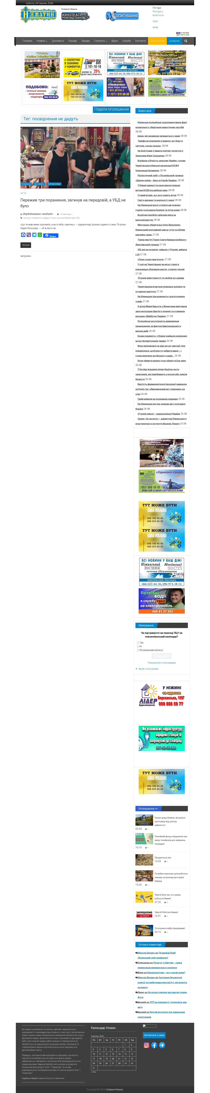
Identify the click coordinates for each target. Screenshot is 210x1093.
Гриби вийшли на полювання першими (158, 399)
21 (119, 1058)
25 (100, 1063)
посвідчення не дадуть (40, 218)
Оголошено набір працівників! (170, 928)
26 (106, 1063)
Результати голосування (162, 662)
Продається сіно (163, 857)
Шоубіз (127, 40)
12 (106, 1054)
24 (94, 1063)
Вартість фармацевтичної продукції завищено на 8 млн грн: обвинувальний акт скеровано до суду (161, 389)
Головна (27, 40)
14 (119, 1054)
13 (113, 1054)
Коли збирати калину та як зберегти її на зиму (162, 360)
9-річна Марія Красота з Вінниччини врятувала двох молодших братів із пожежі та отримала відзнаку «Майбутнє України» (161, 311)
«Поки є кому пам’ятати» (151, 259)
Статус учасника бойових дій (63, 218)
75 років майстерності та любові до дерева (161, 278)
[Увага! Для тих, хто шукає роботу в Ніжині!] (144, 896)
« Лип (93, 1072)
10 (94, 1054)
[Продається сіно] (144, 859)
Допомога (58, 40)
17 (94, 1058)
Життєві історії (54, 184)
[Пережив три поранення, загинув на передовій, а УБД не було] (75, 157)
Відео (115, 40)
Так (141, 642)
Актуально (26, 184)
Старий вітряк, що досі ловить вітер (157, 195)
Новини (41, 40)
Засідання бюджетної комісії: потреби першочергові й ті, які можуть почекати (162, 982)
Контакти (140, 40)
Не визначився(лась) (151, 650)
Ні (141, 646)
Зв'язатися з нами (154, 1035)
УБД (77, 218)
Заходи (85, 40)
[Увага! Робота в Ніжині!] (144, 914)
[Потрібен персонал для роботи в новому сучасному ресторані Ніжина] (144, 875)
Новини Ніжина (69, 9)
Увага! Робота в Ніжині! (166, 912)
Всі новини (39, 184)
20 (113, 1058)
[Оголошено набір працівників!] (144, 930)
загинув (26, 218)
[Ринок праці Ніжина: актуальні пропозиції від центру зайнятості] (144, 819)
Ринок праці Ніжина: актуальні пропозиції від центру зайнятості (170, 821)
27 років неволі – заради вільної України (159, 414)
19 (106, 1058)
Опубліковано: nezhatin (38, 213)
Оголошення (157, 40)
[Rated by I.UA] (149, 1026)
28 (119, 1063)
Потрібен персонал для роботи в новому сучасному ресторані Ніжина (171, 877)
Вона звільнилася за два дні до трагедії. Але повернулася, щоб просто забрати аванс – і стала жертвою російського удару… (160, 351)
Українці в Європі (30, 1078)
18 (100, 1058)
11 (100, 1054)
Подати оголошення (111, 109)
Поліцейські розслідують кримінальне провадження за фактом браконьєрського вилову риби (158, 326)
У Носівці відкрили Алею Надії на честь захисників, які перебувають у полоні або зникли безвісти (161, 374)
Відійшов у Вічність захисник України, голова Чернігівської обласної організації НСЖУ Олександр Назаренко (160, 165)
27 (113, 1063)
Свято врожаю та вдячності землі (156, 200)
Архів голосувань (148, 668)
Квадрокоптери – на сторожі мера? (166, 972)
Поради (72, 40)
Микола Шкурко (146, 953)
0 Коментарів (65, 214)
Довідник (174, 40)
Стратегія (99, 40)
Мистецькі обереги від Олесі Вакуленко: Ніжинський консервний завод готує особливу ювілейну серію (160, 230)
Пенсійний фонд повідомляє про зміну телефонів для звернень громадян (171, 840)
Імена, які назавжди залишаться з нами (159, 136)
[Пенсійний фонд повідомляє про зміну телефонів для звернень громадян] (144, 838)
